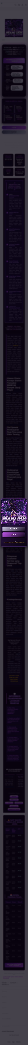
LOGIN (13, 535)
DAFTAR (13, 529)
